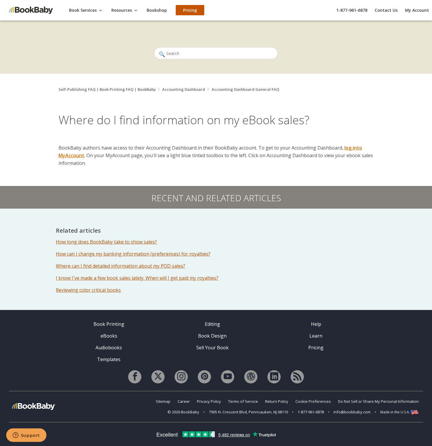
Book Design (212, 336)
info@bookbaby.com (352, 412)
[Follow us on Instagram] (181, 376)
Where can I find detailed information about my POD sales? (120, 266)
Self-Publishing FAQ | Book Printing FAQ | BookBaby (107, 89)
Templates (108, 359)
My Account (417, 10)
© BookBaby (183, 412)
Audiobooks (109, 347)
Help (316, 324)
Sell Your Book (212, 347)
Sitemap (163, 401)
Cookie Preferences (313, 401)
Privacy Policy (209, 401)
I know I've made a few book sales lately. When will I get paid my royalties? (137, 278)
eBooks (109, 336)
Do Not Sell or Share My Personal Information (378, 401)
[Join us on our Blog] (250, 376)
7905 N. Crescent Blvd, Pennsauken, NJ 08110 (248, 412)
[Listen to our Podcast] (297, 376)
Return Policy (276, 401)
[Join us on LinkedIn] (274, 376)
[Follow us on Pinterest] (204, 376)
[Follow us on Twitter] (158, 376)
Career (184, 401)
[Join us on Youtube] (227, 376)
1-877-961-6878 (351, 10)
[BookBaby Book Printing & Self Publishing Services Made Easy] (34, 406)
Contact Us (386, 10)
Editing (212, 324)
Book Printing (108, 324)
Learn (315, 336)
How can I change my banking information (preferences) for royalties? (133, 254)
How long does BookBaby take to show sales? (106, 242)
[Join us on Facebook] (134, 376)
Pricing (316, 347)
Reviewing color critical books (88, 290)
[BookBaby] (34, 10)
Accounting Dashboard (183, 89)
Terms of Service (243, 401)
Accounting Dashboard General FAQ (245, 89)
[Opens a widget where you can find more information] (26, 435)
